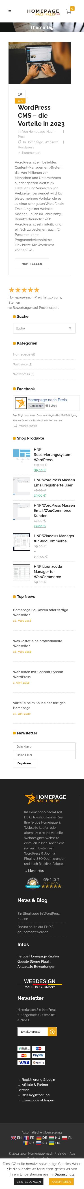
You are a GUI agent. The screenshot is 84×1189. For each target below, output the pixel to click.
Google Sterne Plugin (34, 961)
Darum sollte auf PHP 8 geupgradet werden (35, 929)
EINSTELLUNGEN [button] (29, 1181)
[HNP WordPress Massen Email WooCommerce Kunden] (21, 511)
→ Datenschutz (62, 1174)
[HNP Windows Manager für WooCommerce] (21, 542)
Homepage (35, 142)
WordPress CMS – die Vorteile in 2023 (41, 115)
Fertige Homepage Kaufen (38, 956)
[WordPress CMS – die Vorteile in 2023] (40, 62)
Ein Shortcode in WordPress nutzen (38, 916)
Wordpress (26, 147)
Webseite (51, 142)
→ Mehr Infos (34, 871)
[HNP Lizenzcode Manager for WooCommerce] (21, 572)
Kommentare (31, 153)
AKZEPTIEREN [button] (61, 1181)
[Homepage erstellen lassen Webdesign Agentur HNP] (45, 804)
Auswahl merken (27, 425)
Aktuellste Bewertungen (36, 967)
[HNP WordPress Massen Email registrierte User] (21, 486)
